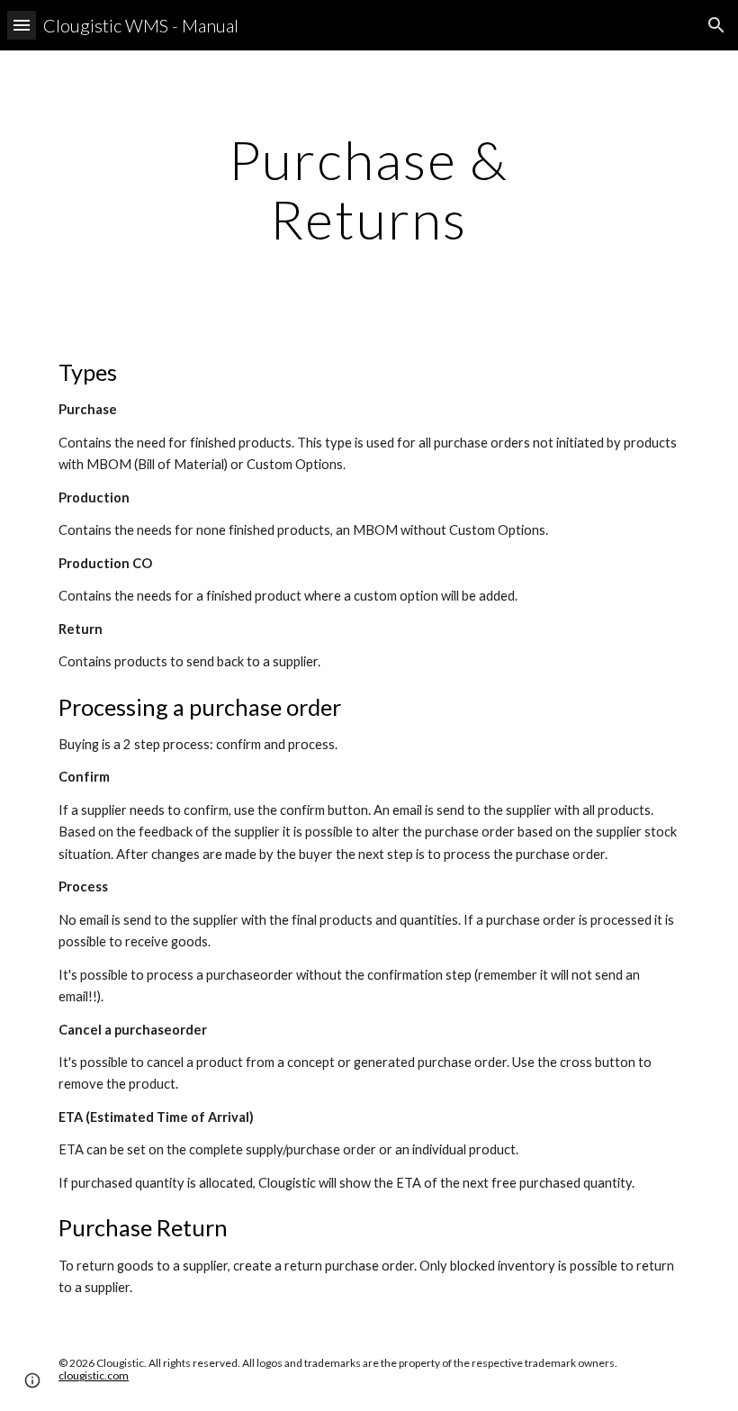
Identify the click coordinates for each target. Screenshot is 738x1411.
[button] (21, 25)
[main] (369, 189)
